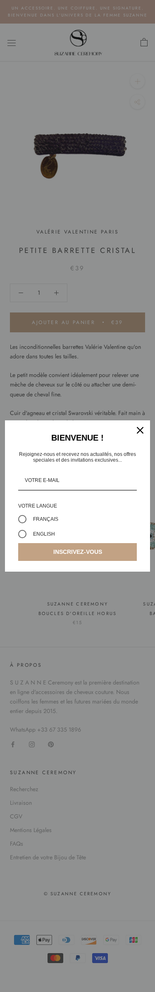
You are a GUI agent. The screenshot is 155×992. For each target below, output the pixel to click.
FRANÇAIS (45, 519)
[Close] (140, 430)
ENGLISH (44, 534)
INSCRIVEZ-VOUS (77, 551)
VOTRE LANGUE (37, 506)
